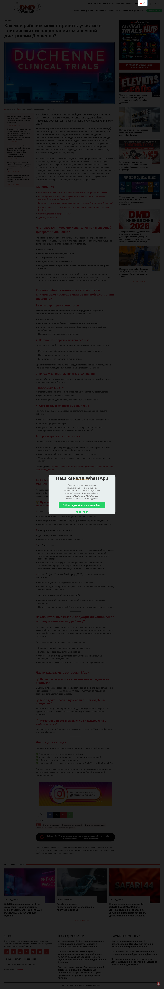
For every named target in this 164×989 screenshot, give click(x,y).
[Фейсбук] (80, 512)
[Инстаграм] (77, 512)
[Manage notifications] (158, 984)
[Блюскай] (87, 512)
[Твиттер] (84, 512)
